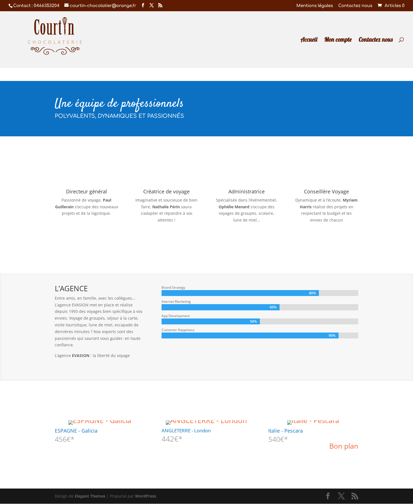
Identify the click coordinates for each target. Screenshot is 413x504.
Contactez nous (355, 6)
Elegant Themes (90, 496)
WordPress (145, 496)
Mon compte (338, 40)
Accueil (309, 40)
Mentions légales (314, 6)
